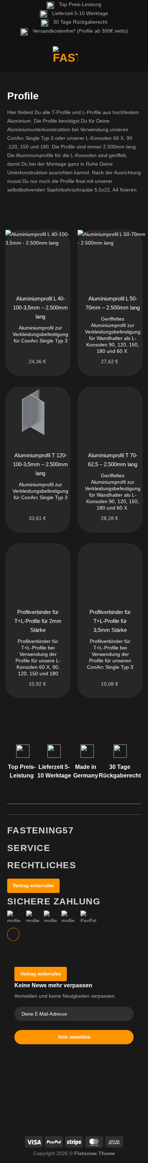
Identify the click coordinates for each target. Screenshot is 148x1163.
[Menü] (11, 59)
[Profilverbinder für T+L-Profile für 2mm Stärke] (37, 569)
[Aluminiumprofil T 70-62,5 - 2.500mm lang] (110, 413)
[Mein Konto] (115, 59)
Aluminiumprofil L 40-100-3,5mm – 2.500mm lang (40, 308)
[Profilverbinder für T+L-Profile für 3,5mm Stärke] (110, 569)
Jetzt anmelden (74, 1037)
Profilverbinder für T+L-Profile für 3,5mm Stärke (110, 621)
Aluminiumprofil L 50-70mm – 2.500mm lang (112, 303)
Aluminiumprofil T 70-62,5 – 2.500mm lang (113, 459)
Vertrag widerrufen (33, 885)
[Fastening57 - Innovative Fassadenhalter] (65, 58)
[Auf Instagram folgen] (13, 934)
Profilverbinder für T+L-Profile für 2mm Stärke (37, 621)
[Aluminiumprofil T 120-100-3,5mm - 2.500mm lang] (37, 413)
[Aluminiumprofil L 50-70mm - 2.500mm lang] (112, 256)
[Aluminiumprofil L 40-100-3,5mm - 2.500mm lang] (39, 256)
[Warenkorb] (136, 58)
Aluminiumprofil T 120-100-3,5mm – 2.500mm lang (40, 464)
